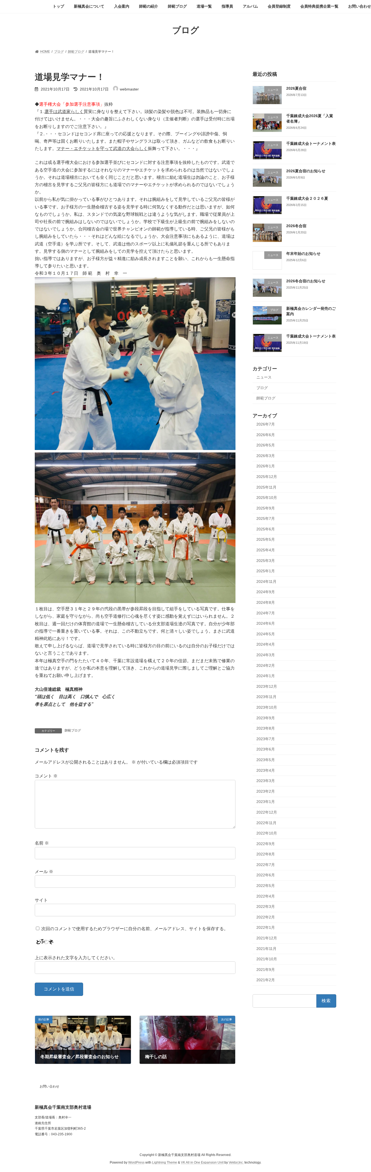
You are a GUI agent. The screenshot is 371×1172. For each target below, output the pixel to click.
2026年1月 (265, 466)
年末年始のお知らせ (303, 253)
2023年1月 (265, 801)
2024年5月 (265, 634)
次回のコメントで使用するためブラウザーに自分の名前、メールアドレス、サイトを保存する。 (134, 928)
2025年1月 (265, 571)
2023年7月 (265, 738)
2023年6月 (265, 749)
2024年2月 (265, 665)
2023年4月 (265, 770)
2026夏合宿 (296, 88)
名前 (42, 843)
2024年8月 (265, 602)
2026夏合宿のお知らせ (305, 170)
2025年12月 (266, 476)
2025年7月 (265, 518)
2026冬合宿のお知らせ (305, 281)
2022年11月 (266, 822)
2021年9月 (265, 969)
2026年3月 (265, 455)
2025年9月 (265, 508)
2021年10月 (266, 959)
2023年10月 (266, 707)
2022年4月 (265, 896)
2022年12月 (266, 812)
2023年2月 (265, 791)
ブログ (262, 387)
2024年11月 (266, 581)
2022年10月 (266, 833)
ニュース (264, 377)
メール (44, 871)
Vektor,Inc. (236, 1162)
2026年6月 (265, 434)
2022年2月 (265, 917)
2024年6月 (265, 623)
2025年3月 (265, 560)
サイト (41, 900)
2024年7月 (265, 613)
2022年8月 (265, 854)
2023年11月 (266, 697)
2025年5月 (265, 539)
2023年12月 (266, 686)
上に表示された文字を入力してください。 (76, 957)
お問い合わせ (49, 1086)
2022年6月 (265, 875)
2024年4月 (265, 644)
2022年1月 (265, 927)
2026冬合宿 (296, 226)
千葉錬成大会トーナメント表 (311, 143)
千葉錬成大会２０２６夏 (307, 198)
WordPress (136, 1162)
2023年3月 (265, 781)
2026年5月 (265, 445)
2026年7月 (265, 424)
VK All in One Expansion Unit (202, 1162)
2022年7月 (265, 864)
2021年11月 (266, 948)
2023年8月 (265, 728)
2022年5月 (265, 885)
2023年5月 (265, 760)
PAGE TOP (357, 1132)
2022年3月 (265, 906)
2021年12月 (266, 938)
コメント (46, 776)
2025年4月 (265, 550)
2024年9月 (265, 592)
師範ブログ (73, 730)
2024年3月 (265, 655)
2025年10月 (266, 497)
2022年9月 (265, 843)
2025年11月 (266, 487)
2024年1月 (265, 676)
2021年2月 (265, 980)
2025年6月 (265, 529)
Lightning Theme (164, 1162)
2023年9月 (265, 717)
